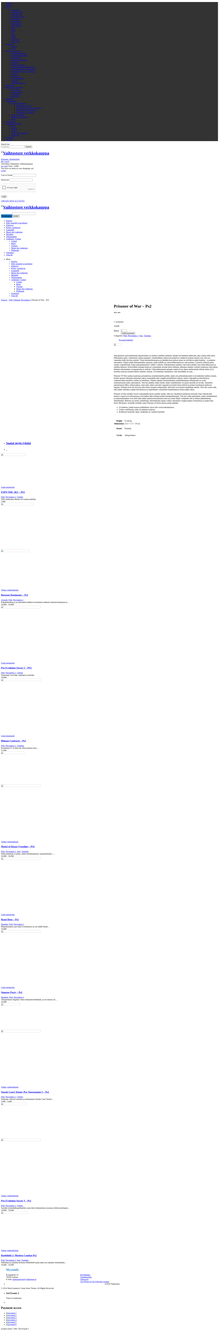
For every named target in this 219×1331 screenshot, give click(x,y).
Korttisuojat (16, 94)
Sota (141, 336)
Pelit (8, 8)
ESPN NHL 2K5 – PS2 (13, 492)
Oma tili (9, 140)
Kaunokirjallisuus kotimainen (23, 67)
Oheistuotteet (11, 101)
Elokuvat (9, 44)
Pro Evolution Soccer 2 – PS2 (16, 668)
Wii (12, 33)
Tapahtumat (10, 122)
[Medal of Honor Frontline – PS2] (55, 796)
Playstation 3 (16, 24)
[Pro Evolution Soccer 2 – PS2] (55, 634)
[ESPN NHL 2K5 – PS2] (55, 469)
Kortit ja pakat (17, 92)
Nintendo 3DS (17, 12)
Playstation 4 (16, 26)
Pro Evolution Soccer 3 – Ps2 (16, 1200)
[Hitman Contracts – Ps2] (55, 707)
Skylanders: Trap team (25, 112)
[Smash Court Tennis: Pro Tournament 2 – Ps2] (55, 1044)
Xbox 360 (15, 40)
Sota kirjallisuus (17, 78)
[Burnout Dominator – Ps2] (55, 546)
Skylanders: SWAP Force (26, 110)
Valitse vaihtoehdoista (9, 590)
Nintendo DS (16, 14)
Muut (13, 119)
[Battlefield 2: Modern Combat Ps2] (55, 1230)
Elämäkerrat (16, 58)
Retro (13, 30)
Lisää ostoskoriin (128, 333)
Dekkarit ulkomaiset (19, 55)
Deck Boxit (15, 90)
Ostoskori (10, 138)
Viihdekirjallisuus (18, 83)
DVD (13, 49)
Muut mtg (15, 97)
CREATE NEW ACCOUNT (13, 201)
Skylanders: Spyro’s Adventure (28, 108)
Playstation (15, 19)
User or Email (6, 175)
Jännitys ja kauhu (18, 65)
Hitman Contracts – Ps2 (13, 740)
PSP (13, 28)
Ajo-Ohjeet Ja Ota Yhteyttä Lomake (94, 1282)
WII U (13, 35)
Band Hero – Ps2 (10, 919)
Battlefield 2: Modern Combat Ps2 (19, 1255)
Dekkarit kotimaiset (19, 53)
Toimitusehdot (86, 1277)
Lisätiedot (129, 340)
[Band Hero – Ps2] (55, 885)
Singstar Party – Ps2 (11, 992)
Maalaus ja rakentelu (19, 117)
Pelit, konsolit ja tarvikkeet (21, 264)
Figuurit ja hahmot (18, 103)
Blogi (13, 126)
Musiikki (9, 99)
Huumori (14, 62)
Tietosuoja (84, 1279)
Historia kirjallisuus (19, 60)
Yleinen (19, 287)
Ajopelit (4, 600)
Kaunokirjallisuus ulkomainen (23, 69)
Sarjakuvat (15, 76)
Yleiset (14, 131)
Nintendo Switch (18, 17)
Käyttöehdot (85, 1275)
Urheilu (20, 497)
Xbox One (15, 42)
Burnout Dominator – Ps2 (14, 595)
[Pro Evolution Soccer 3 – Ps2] (55, 1149)
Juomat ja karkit (17, 115)
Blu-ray (14, 46)
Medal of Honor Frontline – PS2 (18, 846)
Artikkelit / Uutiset (13, 124)
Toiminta (16, 300)
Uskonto (14, 81)
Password (5, 180)
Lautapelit (10, 85)
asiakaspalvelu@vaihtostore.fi (24, 1279)
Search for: (5, 144)
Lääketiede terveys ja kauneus (23, 71)
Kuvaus (122, 340)
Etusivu (9, 5)
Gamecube (15, 10)
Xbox (13, 37)
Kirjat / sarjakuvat (13, 51)
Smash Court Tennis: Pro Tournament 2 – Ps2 (25, 1092)
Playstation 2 (16, 21)
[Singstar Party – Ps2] (55, 958)
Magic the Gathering (14, 87)
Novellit (14, 74)
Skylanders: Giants (23, 106)
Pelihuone (15, 135)
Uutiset (9, 3)
